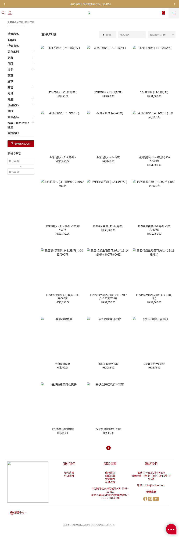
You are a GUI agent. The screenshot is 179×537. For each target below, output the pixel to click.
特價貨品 (13, 46)
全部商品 (12, 22)
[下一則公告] (174, 3)
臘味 (10, 111)
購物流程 (110, 472)
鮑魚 (10, 57)
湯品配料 (13, 105)
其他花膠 (29, 22)
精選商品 (13, 34)
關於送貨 (110, 475)
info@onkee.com (155, 485)
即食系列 (13, 51)
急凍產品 (13, 117)
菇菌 (10, 87)
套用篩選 (22, 143)
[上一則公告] (4, 3)
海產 (10, 99)
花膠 (21, 22)
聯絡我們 (151, 491)
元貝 (10, 93)
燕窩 (10, 75)
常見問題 (110, 479)
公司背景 (69, 472)
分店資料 (69, 475)
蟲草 (10, 81)
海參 (10, 69)
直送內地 (13, 133)
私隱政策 (110, 482)
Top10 (12, 40)
